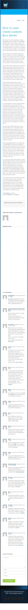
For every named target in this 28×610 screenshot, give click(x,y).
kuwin (9, 429)
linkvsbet (10, 477)
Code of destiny (18, 362)
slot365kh (10, 505)
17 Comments (16, 194)
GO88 (9, 401)
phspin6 (10, 518)
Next (23, 20)
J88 (9, 413)
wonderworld (7, 193)
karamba (22, 41)
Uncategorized (9, 194)
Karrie (9, 367)
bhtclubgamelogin (12, 464)
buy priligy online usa (13, 299)
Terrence (10, 346)
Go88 (9, 406)
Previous (19, 20)
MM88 (9, 389)
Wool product (11, 341)
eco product (10, 324)
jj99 (9, 491)
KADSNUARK (11, 295)
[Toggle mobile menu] (24, 2)
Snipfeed (10, 384)
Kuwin (9, 426)
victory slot (10, 533)
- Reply (11, 296)
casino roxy (20, 55)
